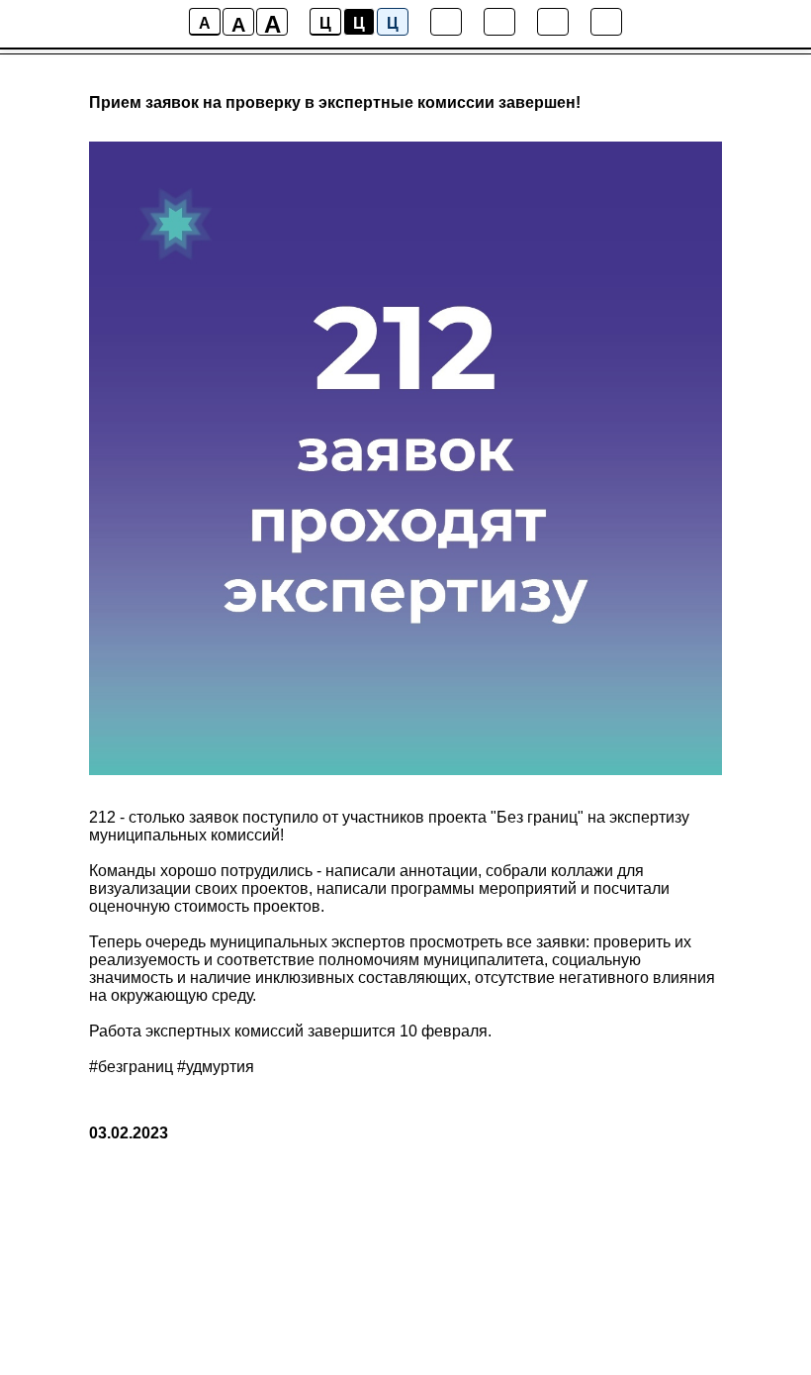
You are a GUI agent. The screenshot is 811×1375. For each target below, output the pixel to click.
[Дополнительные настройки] (553, 22)
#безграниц (131, 1066)
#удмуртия (215, 1066)
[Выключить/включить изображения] (446, 22)
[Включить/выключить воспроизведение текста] (499, 22)
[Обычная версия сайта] (606, 22)
